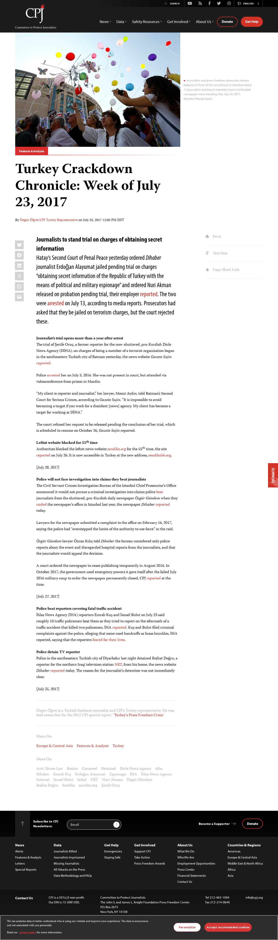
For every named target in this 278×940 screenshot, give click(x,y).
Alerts (19, 851)
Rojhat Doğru (47, 785)
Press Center (186, 869)
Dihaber (42, 774)
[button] (258, 3)
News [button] (104, 21)
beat (159, 492)
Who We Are (185, 857)
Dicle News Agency (135, 769)
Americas (234, 851)
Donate (227, 21)
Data (57, 845)
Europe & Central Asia (54, 746)
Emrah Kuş (62, 774)
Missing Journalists (66, 863)
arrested (55, 303)
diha (158, 769)
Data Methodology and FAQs (73, 875)
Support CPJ (142, 851)
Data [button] (120, 21)
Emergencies (113, 851)
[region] (139, 927)
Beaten (72, 769)
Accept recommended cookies (228, 927)
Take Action (142, 857)
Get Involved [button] (177, 21)
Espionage (117, 774)
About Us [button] (203, 21)
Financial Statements (191, 875)
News (19, 845)
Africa (231, 869)
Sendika (68, 785)
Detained (108, 769)
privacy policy (27, 932)
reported (148, 294)
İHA (133, 774)
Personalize (187, 927)
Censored (89, 769)
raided (41, 505)
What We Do (185, 851)
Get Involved (144, 845)
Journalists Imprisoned (69, 857)
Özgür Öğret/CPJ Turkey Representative (49, 220)
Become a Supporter (214, 824)
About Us (184, 845)
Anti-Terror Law (49, 769)
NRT (118, 665)
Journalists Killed (65, 851)
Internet (43, 780)
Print (216, 237)
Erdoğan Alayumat (90, 774)
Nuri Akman (112, 780)
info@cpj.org (254, 897)
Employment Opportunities (196, 863)
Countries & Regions (244, 845)
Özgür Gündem (139, 780)
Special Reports (25, 869)
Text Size (219, 253)
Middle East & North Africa (245, 863)
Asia (230, 875)
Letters (20, 863)
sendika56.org (160, 455)
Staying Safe (112, 857)
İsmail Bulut (63, 780)
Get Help (251, 21)
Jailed (81, 780)
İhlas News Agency (156, 774)
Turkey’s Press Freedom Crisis (138, 715)
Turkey (118, 746)
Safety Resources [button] (145, 21)
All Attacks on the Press (69, 869)
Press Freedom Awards (149, 863)
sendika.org (117, 449)
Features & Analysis (31, 151)
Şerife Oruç (110, 785)
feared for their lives (109, 640)
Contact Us (184, 882)
